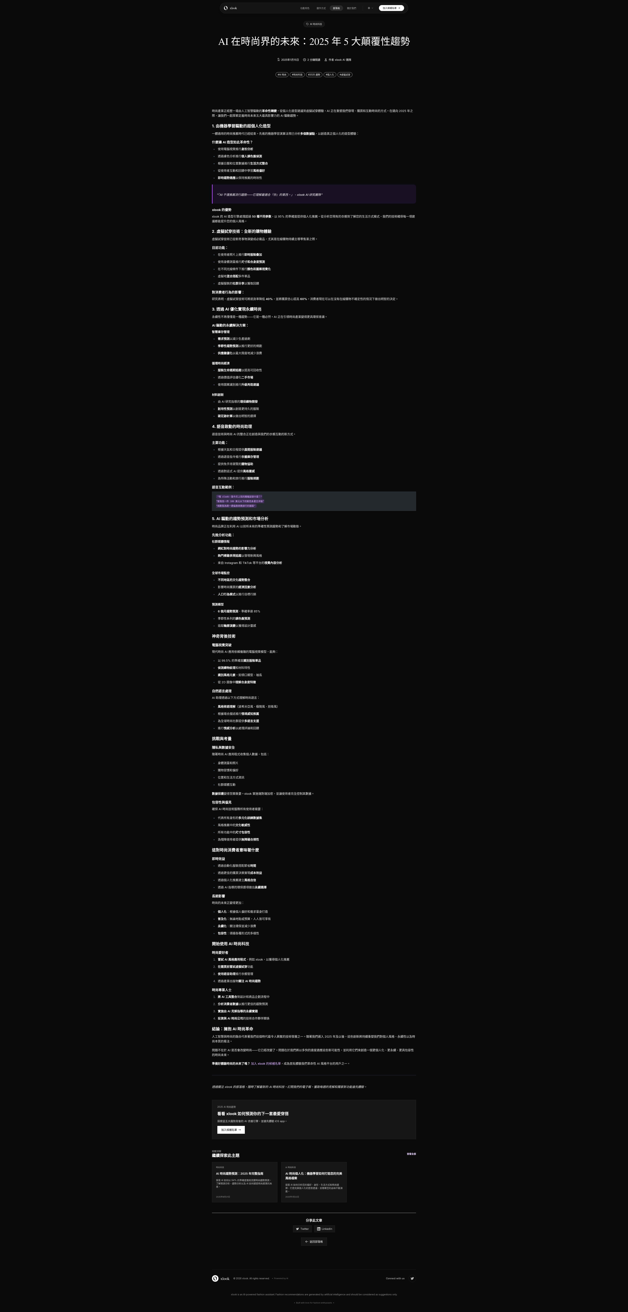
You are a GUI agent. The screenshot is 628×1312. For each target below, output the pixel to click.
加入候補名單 (229, 1129)
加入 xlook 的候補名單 (266, 1063)
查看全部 (411, 1153)
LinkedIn (327, 1228)
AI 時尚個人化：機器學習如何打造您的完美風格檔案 (313, 1176)
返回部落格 (316, 1241)
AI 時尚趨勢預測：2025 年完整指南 (239, 1173)
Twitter (304, 1228)
